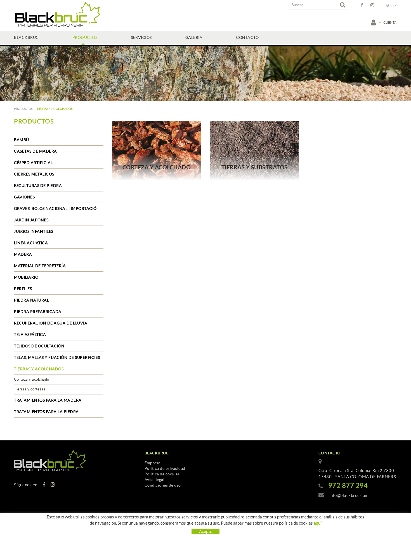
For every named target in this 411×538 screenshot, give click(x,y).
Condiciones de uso (163, 485)
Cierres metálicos (34, 174)
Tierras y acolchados (38, 369)
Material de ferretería (40, 266)
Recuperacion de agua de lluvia (50, 323)
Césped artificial (33, 162)
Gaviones (24, 197)
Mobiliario (26, 277)
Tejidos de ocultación (39, 346)
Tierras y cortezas (29, 389)
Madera (23, 254)
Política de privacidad (165, 468)
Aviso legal (155, 479)
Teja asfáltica (30, 334)
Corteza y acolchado (31, 379)
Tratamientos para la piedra (46, 411)
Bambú (21, 140)
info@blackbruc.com (349, 495)
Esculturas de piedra (38, 185)
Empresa (152, 463)
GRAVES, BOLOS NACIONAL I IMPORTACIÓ (55, 208)
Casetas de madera (35, 151)
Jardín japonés (31, 220)
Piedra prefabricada (38, 311)
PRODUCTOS (23, 108)
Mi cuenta (388, 22)
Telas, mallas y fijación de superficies (57, 357)
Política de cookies (162, 474)
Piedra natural (31, 300)
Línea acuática (31, 243)
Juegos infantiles (33, 231)
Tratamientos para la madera (48, 400)
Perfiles (23, 288)
